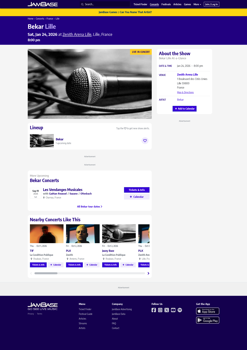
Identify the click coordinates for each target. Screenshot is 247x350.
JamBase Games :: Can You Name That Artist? (125, 12)
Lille (57, 18)
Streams (83, 323)
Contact (115, 328)
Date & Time (165, 66)
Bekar (180, 99)
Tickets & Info (38, 265)
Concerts (40, 18)
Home (30, 18)
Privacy (31, 313)
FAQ (114, 323)
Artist (162, 100)
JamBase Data (118, 313)
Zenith (69, 254)
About (115, 318)
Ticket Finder (85, 309)
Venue (162, 75)
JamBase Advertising (122, 309)
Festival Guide (85, 313)
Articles (82, 318)
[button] (148, 273)
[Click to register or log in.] (145, 140)
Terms (39, 313)
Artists (82, 328)
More (196, 4)
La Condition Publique (41, 254)
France (50, 18)
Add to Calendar (186, 108)
